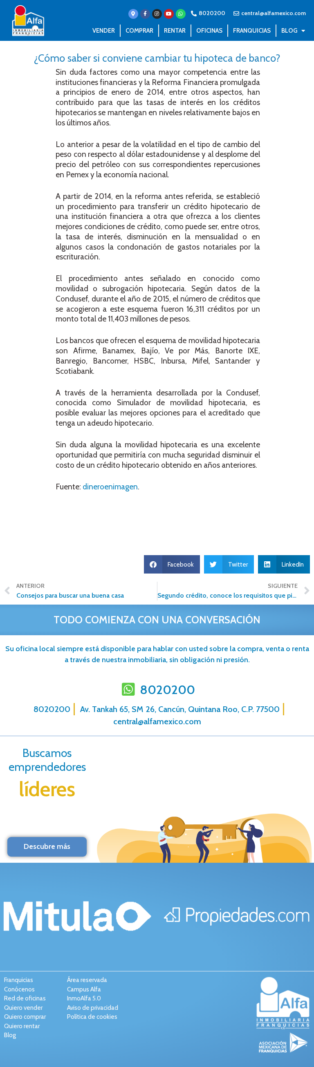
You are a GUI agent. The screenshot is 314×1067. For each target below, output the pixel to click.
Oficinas (209, 30)
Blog (289, 30)
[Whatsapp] (181, 14)
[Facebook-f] (145, 14)
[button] (172, 564)
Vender (103, 30)
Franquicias (252, 30)
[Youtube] (169, 14)
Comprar (139, 30)
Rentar (175, 30)
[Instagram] (157, 14)
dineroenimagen (109, 486)
